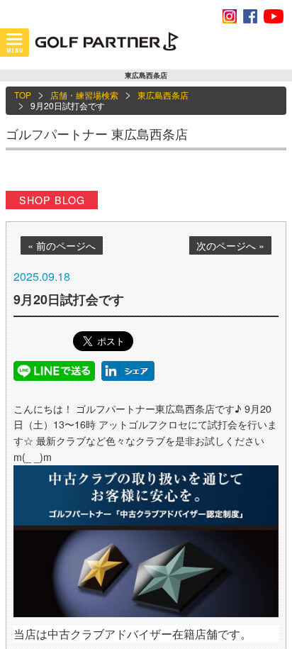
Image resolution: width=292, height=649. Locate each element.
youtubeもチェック (273, 16)
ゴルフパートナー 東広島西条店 (97, 133)
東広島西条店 (163, 95)
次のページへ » (230, 245)
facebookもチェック (250, 16)
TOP (22, 95)
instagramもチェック (230, 16)
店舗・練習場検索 (84, 95)
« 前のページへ (62, 245)
